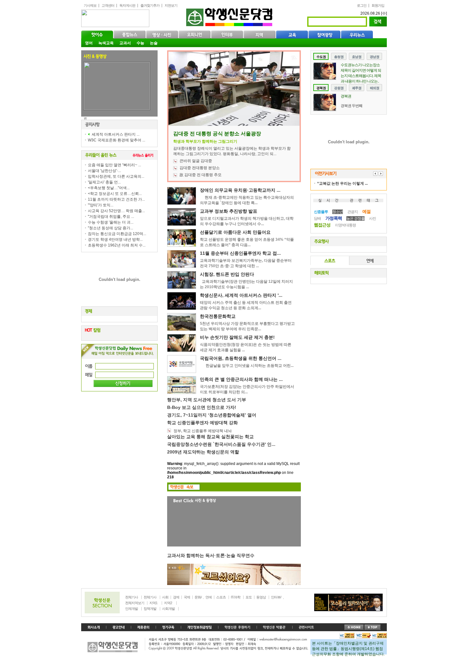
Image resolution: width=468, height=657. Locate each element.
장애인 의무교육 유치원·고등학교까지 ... (240, 190)
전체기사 (131, 597)
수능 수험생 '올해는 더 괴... (110, 222)
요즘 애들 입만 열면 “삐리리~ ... (114, 165)
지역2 (168, 603)
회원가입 (378, 5)
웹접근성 (322, 224)
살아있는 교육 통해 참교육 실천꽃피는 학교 (210, 436)
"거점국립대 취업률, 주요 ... (111, 216)
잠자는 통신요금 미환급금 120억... (117, 234)
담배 (317, 218)
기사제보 (90, 5)
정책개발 (150, 609)
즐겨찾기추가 (150, 5)
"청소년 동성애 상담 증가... (110, 228)
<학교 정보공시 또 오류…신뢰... (115, 193)
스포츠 (330, 260)
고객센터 (108, 5)
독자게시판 (127, 5)
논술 (154, 43)
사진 (372, 218)
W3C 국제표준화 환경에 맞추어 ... (116, 140)
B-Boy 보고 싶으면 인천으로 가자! (201, 407)
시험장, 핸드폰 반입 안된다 (227, 274)
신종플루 (321, 212)
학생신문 (230, 15)
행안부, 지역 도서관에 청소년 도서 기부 (206, 399)
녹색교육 (106, 43)
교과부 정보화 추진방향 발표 (228, 211)
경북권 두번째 (351, 106)
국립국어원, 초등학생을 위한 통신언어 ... (240, 358)
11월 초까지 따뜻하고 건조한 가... (116, 199)
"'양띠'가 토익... (100, 205)
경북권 (346, 96)
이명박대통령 (345, 225)
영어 (89, 43)
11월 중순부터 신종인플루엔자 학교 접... (240, 253)
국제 (187, 597)
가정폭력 (333, 218)
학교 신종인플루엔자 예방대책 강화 (202, 422)
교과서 (125, 43)
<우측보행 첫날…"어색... (109, 188)
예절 (366, 211)
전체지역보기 (134, 603)
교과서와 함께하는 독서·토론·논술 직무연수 (210, 555)
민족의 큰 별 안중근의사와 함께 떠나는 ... (241, 379)
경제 (176, 597)
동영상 (261, 597)
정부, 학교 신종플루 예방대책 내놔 (203, 431)
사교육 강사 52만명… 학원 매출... (116, 211)
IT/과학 (235, 597)
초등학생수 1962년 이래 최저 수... (116, 245)
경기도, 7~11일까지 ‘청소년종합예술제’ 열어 (211, 415)
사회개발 (168, 609)
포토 (248, 597)
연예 (367, 260)
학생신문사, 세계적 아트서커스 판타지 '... (241, 295)
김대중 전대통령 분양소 (200, 168)
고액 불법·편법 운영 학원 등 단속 (113, 119)
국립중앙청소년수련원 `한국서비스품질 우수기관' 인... (221, 444)
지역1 (153, 603)
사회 (165, 597)
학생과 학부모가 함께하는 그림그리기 (205, 141)
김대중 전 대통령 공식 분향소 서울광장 (217, 133)
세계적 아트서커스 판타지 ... (115, 134)
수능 (140, 43)
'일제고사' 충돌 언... (104, 182)
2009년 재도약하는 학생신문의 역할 (203, 451)
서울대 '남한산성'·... (104, 170)
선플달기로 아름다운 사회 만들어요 (235, 232)
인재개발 (131, 609)
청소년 (337, 212)
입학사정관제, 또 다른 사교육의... (116, 176)
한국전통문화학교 (218, 316)
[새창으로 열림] (168, 627)
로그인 (361, 5)
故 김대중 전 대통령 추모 (201, 175)
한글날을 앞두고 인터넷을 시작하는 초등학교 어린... (247, 365)
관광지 (352, 212)
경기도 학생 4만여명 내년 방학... (115, 239)
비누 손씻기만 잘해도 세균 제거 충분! (237, 337)
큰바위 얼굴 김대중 (196, 161)
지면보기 (171, 5)
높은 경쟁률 (355, 218)
